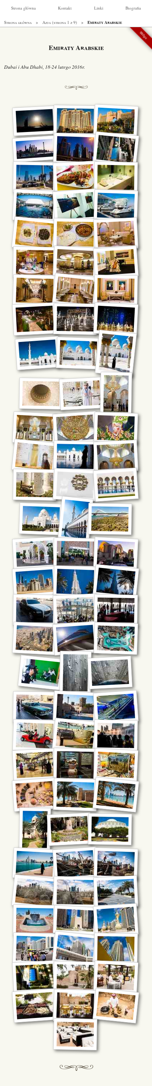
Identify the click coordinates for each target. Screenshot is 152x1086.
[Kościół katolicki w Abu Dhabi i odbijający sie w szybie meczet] (75, 553)
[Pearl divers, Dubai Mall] (75, 672)
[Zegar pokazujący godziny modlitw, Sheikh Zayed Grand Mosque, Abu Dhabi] (75, 484)
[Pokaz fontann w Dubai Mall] (116, 735)
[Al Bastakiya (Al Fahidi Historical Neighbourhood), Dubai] (75, 707)
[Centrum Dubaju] (34, 582)
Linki (98, 8)
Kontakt (65, 8)
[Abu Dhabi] (34, 177)
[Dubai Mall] (35, 735)
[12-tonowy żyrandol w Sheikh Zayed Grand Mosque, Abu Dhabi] (116, 393)
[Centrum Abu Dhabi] (35, 948)
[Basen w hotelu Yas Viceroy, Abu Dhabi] (34, 205)
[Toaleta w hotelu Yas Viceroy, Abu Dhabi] (116, 177)
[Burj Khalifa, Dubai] (75, 581)
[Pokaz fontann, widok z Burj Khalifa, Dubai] (116, 638)
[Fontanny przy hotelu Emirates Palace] (115, 319)
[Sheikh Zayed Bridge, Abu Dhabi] (110, 519)
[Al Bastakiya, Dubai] (75, 1034)
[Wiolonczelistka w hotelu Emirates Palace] (116, 262)
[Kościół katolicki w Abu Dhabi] (34, 553)
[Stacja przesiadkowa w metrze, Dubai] (116, 707)
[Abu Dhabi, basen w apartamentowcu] (116, 149)
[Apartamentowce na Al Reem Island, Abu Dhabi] (116, 949)
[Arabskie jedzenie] (34, 234)
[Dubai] (34, 148)
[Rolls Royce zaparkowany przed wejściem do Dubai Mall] (34, 610)
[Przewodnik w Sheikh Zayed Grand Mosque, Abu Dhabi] (81, 393)
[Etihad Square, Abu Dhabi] (75, 920)
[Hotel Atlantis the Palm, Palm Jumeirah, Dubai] (115, 120)
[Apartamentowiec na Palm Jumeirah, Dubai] (75, 121)
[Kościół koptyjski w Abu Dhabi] (115, 553)
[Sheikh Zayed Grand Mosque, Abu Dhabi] (34, 428)
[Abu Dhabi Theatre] (110, 829)
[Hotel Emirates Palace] (34, 319)
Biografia (133, 8)
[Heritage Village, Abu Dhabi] (75, 765)
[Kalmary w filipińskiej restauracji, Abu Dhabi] (75, 177)
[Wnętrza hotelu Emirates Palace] (115, 234)
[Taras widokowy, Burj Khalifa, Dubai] (75, 610)
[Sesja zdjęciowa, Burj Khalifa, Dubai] (40, 672)
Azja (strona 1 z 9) (59, 22)
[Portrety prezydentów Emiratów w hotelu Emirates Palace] (116, 290)
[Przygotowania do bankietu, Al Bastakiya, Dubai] (115, 977)
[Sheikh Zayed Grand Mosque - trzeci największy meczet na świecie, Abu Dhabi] (38, 353)
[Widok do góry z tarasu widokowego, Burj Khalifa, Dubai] (75, 638)
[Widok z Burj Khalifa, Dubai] (34, 638)
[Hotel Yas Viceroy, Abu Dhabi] (75, 206)
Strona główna (23, 8)
